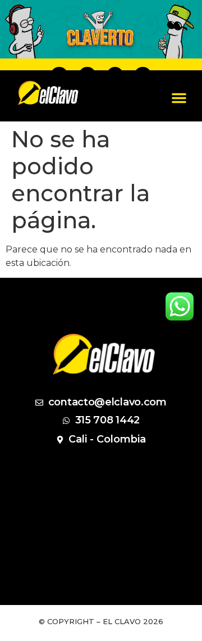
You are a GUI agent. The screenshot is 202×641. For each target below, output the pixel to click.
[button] (179, 98)
